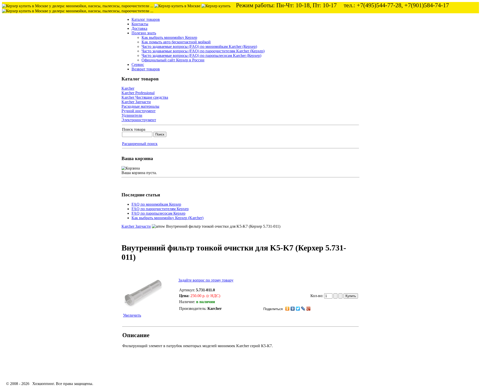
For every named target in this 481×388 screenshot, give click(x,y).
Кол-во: (317, 296)
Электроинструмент (139, 120)
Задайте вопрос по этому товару (205, 280)
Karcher (128, 88)
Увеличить (132, 315)
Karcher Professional (138, 93)
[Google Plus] (308, 308)
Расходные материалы (140, 106)
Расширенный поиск (140, 144)
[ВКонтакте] (292, 308)
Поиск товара (133, 129)
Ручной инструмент (139, 111)
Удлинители (132, 115)
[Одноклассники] (287, 308)
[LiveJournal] (303, 308)
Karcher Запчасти (136, 102)
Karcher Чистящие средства (145, 97)
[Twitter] (298, 308)
